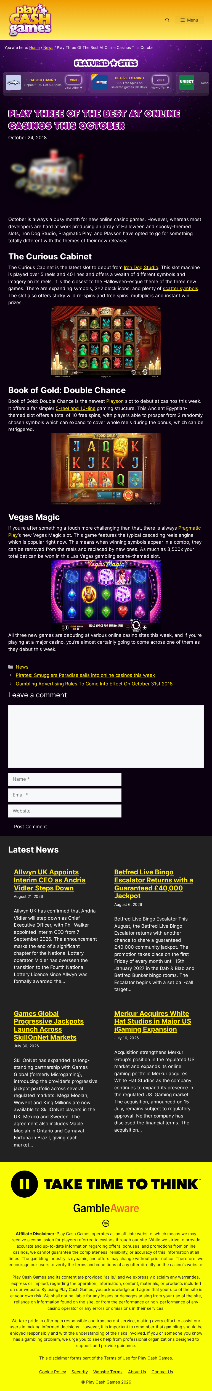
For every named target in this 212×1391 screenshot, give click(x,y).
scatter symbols (180, 288)
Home (34, 47)
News (48, 47)
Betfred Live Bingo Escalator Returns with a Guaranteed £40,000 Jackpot (153, 884)
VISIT (74, 80)
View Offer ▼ (74, 87)
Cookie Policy (52, 1371)
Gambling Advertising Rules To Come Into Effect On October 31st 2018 (94, 684)
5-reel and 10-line (76, 408)
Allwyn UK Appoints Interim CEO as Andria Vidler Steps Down (50, 880)
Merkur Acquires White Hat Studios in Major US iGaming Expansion (152, 1021)
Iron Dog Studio (141, 267)
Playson (115, 401)
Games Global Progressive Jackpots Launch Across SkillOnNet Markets (49, 1025)
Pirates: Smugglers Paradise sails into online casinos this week (85, 675)
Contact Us (162, 1371)
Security (79, 1371)
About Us (137, 1371)
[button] (167, 20)
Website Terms (108, 1371)
